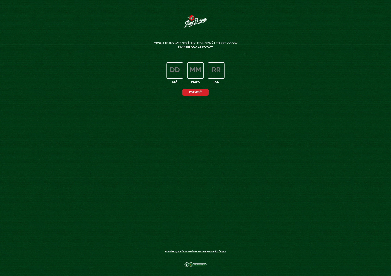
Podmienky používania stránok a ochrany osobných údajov (195, 251)
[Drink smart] (195, 266)
